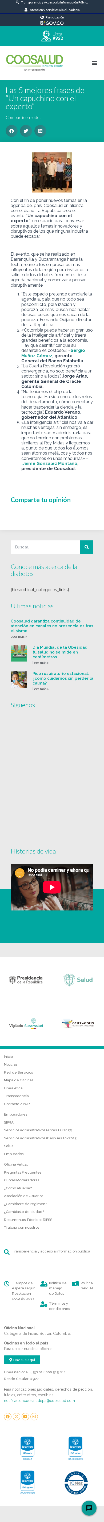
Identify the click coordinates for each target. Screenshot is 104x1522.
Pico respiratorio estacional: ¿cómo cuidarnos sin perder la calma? (63, 678)
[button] (94, 62)
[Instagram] (34, 1416)
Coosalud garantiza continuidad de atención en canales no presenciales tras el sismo (52, 626)
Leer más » (19, 636)
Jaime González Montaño (49, 463)
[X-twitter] (16, 1416)
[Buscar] (86, 547)
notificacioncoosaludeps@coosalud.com (39, 1400)
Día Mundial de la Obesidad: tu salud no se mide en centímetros (61, 652)
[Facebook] (7, 1416)
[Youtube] (25, 1416)
